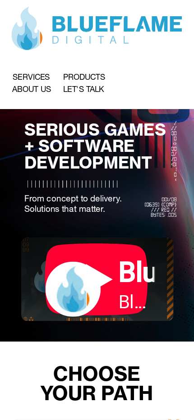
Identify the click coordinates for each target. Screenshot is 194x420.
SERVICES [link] (31, 77)
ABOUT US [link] (31, 89)
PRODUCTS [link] (84, 77)
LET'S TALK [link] (83, 89)
